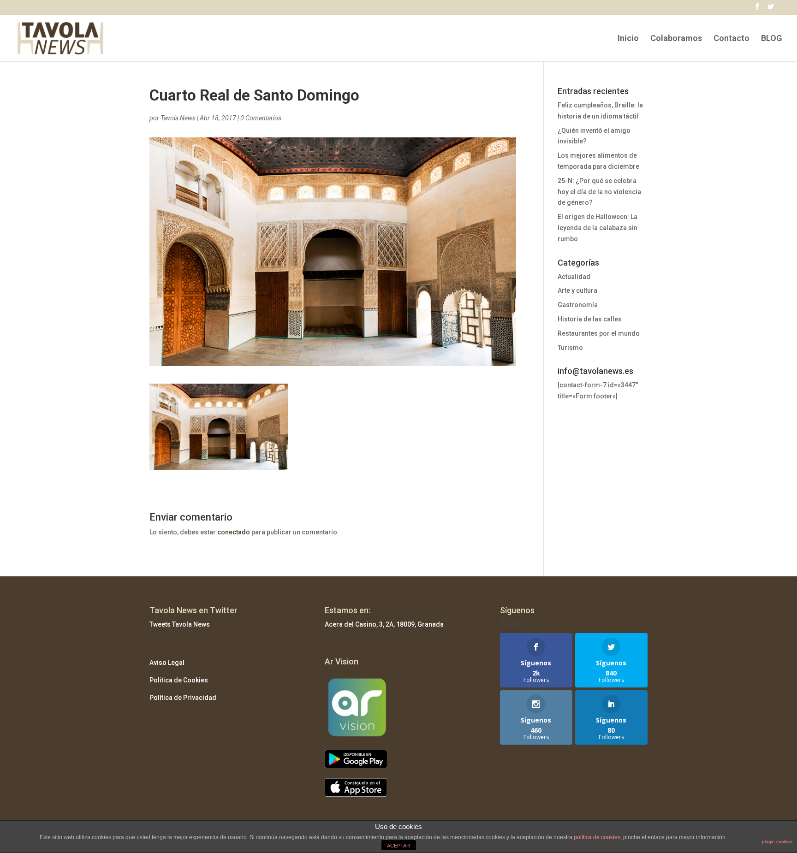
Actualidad (574, 276)
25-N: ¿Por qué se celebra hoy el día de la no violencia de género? (599, 192)
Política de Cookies (178, 680)
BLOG (771, 39)
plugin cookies (777, 841)
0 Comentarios (260, 118)
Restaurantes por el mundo (599, 333)
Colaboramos (676, 39)
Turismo (570, 347)
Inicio (628, 39)
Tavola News (178, 118)
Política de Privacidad (182, 697)
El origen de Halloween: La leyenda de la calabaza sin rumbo (597, 228)
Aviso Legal (166, 662)
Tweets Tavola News (179, 624)
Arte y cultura (577, 290)
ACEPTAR (398, 845)
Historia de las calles (590, 319)
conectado (233, 532)
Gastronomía (578, 304)
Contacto (731, 39)
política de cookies (597, 837)
